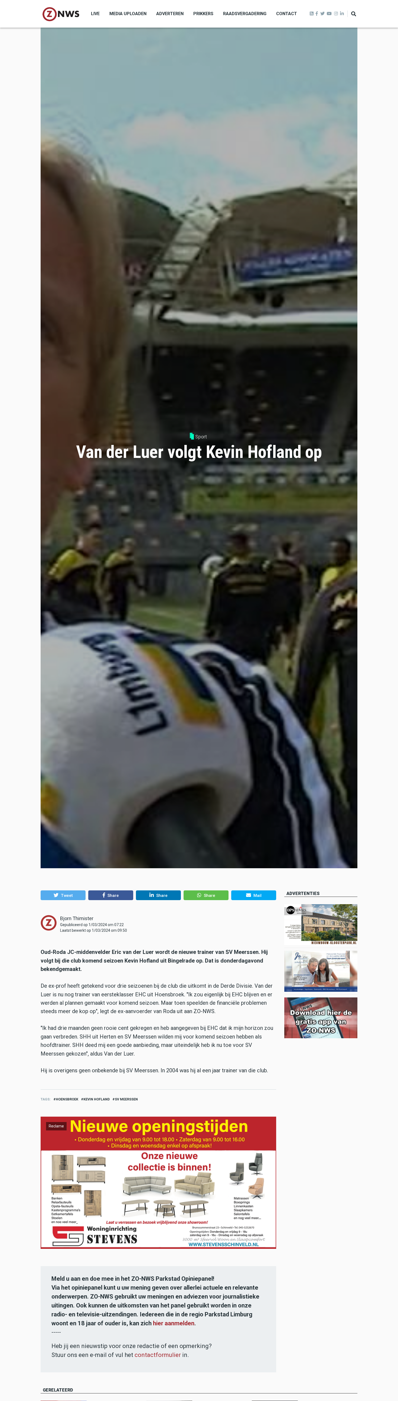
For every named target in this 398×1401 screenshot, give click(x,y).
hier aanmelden (173, 1323)
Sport (201, 437)
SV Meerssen (126, 1099)
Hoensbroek (67, 1099)
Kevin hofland (96, 1099)
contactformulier (158, 1355)
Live (95, 13)
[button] (63, 895)
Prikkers (203, 13)
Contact (286, 13)
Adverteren (170, 13)
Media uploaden (127, 13)
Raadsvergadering (244, 13)
